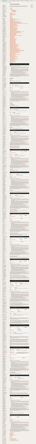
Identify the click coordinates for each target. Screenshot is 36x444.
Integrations (13, 0)
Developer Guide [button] (27, 0)
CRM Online (18, 0)
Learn (10, 0)
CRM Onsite (22, 0)
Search (32, 0)
